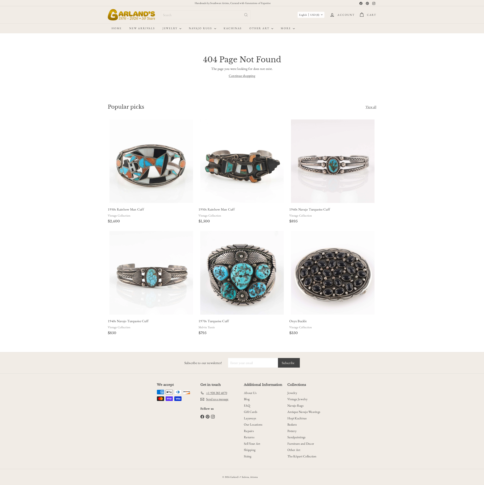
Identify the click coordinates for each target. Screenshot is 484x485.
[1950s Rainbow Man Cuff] (151, 172)
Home (117, 28)
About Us (250, 393)
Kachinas (233, 28)
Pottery (291, 431)
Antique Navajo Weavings (303, 412)
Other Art (259, 28)
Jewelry (170, 28)
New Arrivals (142, 28)
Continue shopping (242, 75)
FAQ (247, 405)
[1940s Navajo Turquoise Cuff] (332, 172)
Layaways (250, 418)
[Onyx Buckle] (332, 284)
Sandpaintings (296, 437)
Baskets (292, 424)
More (286, 28)
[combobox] (206, 14)
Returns (249, 437)
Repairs (249, 431)
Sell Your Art (252, 443)
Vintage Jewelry (297, 399)
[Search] (246, 14)
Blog (247, 399)
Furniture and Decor (300, 443)
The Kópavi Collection (301, 456)
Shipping (249, 450)
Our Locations (253, 424)
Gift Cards (250, 412)
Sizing (247, 456)
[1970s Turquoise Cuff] (242, 284)
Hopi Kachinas (297, 418)
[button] (311, 15)
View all (371, 107)
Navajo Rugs (201, 28)
